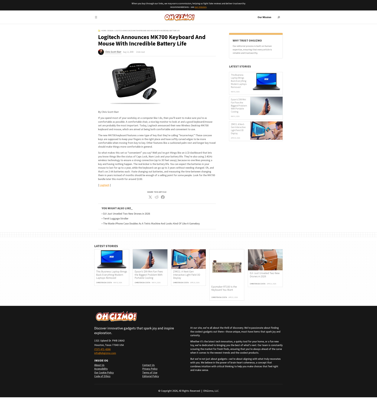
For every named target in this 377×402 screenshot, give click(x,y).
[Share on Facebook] (163, 197)
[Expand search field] (279, 17)
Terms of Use (149, 372)
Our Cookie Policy (104, 372)
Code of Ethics (102, 376)
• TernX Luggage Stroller (115, 218)
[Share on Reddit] (156, 197)
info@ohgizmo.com (105, 353)
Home (103, 30)
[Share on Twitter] (150, 197)
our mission (200, 6)
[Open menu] (96, 17)
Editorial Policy (150, 376)
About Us (99, 365)
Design (110, 30)
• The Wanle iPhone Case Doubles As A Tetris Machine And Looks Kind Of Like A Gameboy (151, 223)
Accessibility (101, 368)
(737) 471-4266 (102, 349)
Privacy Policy (149, 368)
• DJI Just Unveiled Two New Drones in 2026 (126, 213)
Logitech (104, 185)
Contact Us (148, 365)
